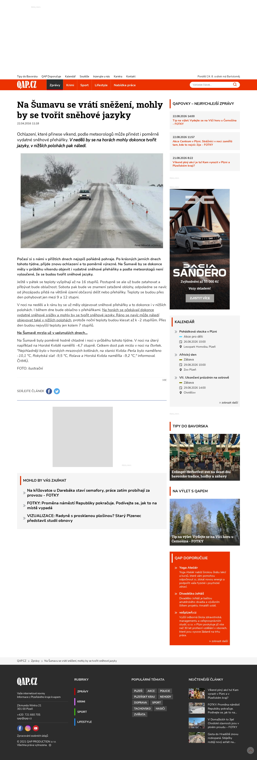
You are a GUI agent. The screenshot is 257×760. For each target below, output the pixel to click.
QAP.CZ (21, 661)
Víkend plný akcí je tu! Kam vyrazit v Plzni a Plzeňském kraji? (201, 164)
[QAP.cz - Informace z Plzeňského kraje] (26, 85)
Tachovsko (142, 709)
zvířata (139, 714)
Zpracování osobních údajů (32, 736)
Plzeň (138, 691)
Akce (151, 691)
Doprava (140, 703)
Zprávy (55, 85)
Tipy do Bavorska (27, 76)
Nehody (165, 697)
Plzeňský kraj (144, 697)
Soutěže (84, 76)
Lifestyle (101, 85)
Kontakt (131, 76)
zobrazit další (229, 403)
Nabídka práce (125, 85)
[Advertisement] (128, 37)
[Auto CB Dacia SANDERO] (200, 249)
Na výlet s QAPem (190, 491)
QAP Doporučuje (51, 76)
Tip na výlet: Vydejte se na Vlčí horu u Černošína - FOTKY (205, 122)
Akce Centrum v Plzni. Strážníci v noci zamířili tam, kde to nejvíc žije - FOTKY (202, 143)
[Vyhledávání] (235, 84)
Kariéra (118, 76)
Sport (84, 85)
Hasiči (160, 709)
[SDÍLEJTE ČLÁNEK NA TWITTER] (57, 391)
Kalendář (70, 76)
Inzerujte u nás (101, 76)
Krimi (70, 85)
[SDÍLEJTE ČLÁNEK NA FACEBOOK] (49, 391)
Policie (165, 691)
